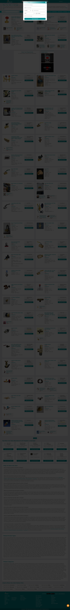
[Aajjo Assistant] (68, 605)
